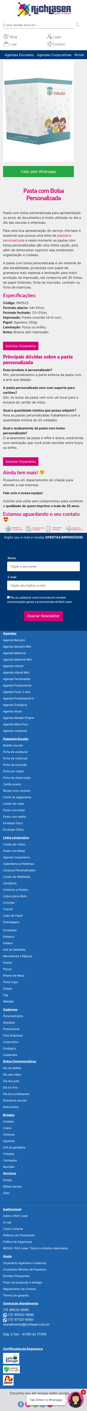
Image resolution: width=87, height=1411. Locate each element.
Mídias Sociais (12, 1186)
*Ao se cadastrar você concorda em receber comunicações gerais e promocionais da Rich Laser (39, 599)
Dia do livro (10, 1087)
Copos (7, 1128)
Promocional (11, 1029)
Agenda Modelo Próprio (18, 717)
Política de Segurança (17, 1241)
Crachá (8, 909)
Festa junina (11, 1107)
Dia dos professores (16, 1094)
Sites (6, 1193)
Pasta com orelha (14, 816)
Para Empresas (13, 1035)
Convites (9, 902)
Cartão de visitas (14, 844)
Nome (12, 558)
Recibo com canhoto (16, 790)
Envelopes (10, 930)
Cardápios (10, 883)
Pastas (7, 962)
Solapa (7, 988)
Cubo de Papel (13, 915)
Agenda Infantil (13, 666)
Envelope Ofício (13, 829)
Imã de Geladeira (14, 949)
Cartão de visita (13, 803)
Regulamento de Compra (19, 1289)
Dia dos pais (11, 1081)
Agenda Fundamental (17, 685)
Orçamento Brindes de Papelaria (24, 1269)
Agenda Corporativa (16, 857)
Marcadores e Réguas (17, 956)
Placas (7, 969)
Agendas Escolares (19, 55)
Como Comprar (13, 1228)
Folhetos (8, 936)
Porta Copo (10, 982)
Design (7, 1180)
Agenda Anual (12, 711)
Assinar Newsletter (43, 616)
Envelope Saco (13, 823)
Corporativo (11, 1042)
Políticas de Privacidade (19, 1235)
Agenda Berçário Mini (17, 646)
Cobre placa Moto (15, 896)
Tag (5, 995)
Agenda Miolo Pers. (16, 724)
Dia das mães (12, 1074)
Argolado (9, 1022)
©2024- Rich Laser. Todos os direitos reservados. (36, 1248)
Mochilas (9, 1166)
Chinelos (8, 1154)
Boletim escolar (13, 745)
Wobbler (8, 1001)
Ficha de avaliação (15, 751)
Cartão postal (12, 784)
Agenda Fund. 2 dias (16, 692)
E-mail (12, 577)
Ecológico (9, 1048)
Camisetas (10, 1160)
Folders (8, 943)
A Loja (7, 1222)
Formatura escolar (15, 1100)
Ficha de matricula (15, 758)
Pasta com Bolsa (14, 850)
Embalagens (11, 922)
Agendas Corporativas (54, 55)
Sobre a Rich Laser (15, 1215)
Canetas (8, 1121)
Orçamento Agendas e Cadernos (24, 1263)
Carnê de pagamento (17, 797)
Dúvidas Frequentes (16, 1276)
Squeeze (9, 1141)
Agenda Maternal (14, 653)
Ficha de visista (13, 771)
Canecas (9, 1134)
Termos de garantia (16, 1295)
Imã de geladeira (14, 1147)
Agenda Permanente (16, 679)
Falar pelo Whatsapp (38, 171)
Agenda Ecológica (15, 705)
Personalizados (13, 1016)
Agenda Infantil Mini (16, 672)
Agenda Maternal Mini (17, 659)
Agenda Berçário (14, 640)
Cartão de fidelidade (16, 876)
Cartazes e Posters (15, 889)
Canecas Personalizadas (19, 870)
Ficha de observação (17, 777)
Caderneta (10, 1055)
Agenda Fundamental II (18, 698)
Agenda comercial (15, 730)
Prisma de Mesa (13, 975)
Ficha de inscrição (15, 764)
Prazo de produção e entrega (22, 1282)
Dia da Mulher (12, 1068)
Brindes (80, 55)
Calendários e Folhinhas (18, 863)
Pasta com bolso (14, 810)
